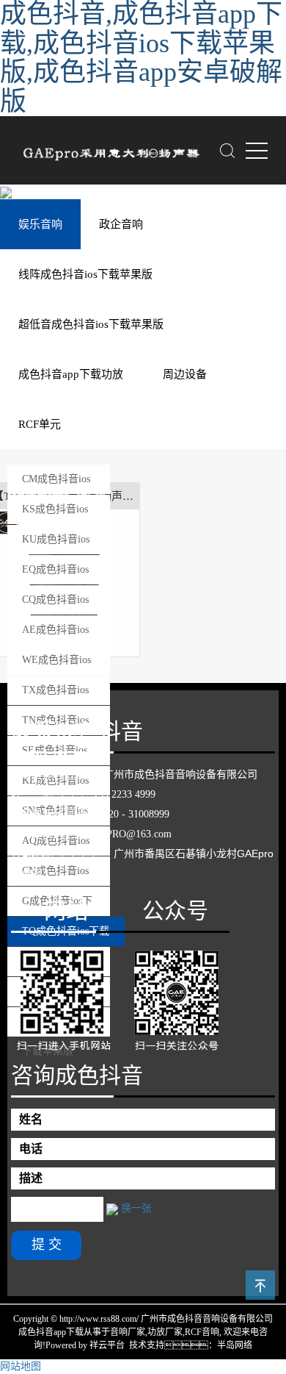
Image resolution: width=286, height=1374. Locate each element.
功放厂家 (165, 1332)
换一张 (136, 1208)
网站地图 (20, 1366)
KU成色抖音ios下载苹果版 (55, 544)
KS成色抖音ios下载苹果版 (55, 514)
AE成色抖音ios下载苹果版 (55, 634)
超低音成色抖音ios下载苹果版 (91, 324)
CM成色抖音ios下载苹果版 (56, 483)
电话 (31, 1148)
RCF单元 (39, 424)
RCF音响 (202, 1332)
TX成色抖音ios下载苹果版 (55, 694)
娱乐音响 (40, 224)
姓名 (31, 1119)
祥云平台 (107, 1345)
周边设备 (185, 374)
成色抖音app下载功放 (70, 374)
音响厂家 (127, 1332)
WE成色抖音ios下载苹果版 (56, 664)
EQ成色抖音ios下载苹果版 (55, 574)
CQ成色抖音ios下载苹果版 (55, 604)
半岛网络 (234, 1345)
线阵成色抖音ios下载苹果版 (85, 274)
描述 (31, 1178)
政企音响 (121, 224)
